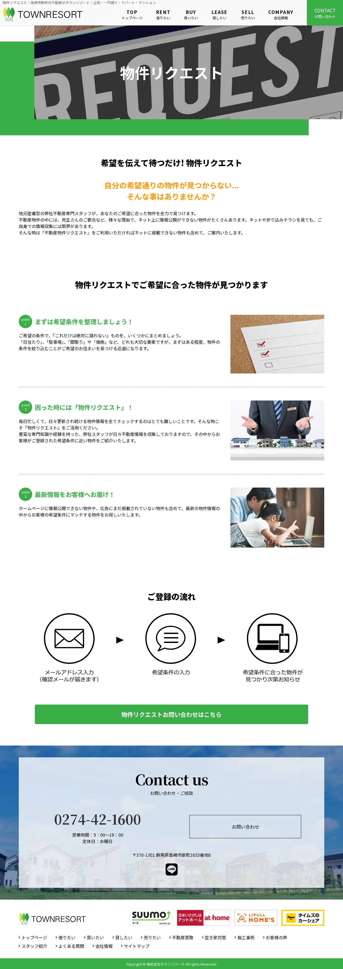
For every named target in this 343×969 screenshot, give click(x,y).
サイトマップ (137, 946)
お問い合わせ (325, 13)
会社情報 (280, 15)
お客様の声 (276, 937)
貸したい (219, 15)
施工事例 (246, 937)
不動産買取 (182, 937)
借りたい (163, 15)
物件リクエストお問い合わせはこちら (171, 714)
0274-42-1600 (97, 818)
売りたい (248, 15)
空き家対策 (215, 937)
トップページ (132, 15)
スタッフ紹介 (34, 946)
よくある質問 (71, 946)
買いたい (191, 15)
